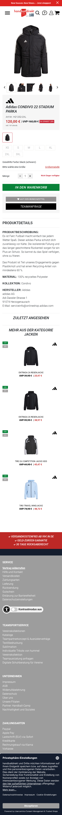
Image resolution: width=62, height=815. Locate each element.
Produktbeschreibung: (20, 232)
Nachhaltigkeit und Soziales (18, 709)
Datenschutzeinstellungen (17, 599)
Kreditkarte (8, 740)
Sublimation (9, 646)
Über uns (7, 697)
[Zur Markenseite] (10, 101)
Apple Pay (8, 732)
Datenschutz (9, 693)
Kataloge (7, 635)
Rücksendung (10, 587)
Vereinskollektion (12, 654)
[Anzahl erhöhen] (30, 176)
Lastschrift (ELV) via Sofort (17, 736)
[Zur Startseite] (23, 13)
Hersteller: (11, 290)
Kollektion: (11, 283)
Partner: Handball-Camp (16, 705)
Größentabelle (52, 167)
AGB (5, 685)
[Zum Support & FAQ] (44, 12)
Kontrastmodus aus (30, 609)
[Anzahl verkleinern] (20, 176)
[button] (7, 13)
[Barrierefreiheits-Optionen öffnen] (6, 609)
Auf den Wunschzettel (32, 199)
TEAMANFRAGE (31, 206)
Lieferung (7, 583)
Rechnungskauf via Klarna (17, 744)
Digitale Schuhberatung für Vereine (22, 662)
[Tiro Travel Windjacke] (31, 493)
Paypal (6, 729)
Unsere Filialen (11, 701)
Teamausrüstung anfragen (17, 658)
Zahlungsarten (11, 579)
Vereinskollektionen (13, 631)
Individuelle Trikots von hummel (21, 650)
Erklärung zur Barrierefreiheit (18, 595)
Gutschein (8, 591)
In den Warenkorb (31, 187)
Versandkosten (11, 576)
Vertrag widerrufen (13, 568)
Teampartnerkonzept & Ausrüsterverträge (26, 638)
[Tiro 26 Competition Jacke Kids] (31, 449)
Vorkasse (7, 748)
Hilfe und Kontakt (12, 572)
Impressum (9, 682)
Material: (9, 276)
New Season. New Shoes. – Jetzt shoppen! (31, 3)
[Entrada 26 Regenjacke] (31, 360)
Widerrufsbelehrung (13, 689)
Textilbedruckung (12, 642)
